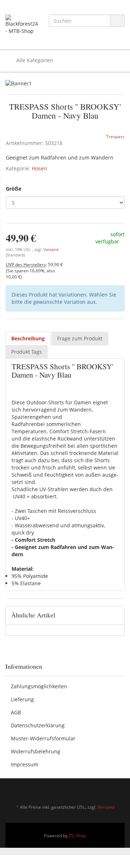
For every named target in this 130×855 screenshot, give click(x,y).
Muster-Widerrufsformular (43, 738)
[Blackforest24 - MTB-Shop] (21, 24)
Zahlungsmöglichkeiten (39, 686)
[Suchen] (117, 20)
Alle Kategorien (34, 60)
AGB (16, 712)
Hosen (39, 168)
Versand (50, 249)
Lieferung (22, 699)
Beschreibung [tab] (28, 338)
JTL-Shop (77, 836)
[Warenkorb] (98, 60)
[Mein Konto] (117, 60)
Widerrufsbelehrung (35, 751)
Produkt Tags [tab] (26, 351)
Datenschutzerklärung (38, 725)
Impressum (24, 764)
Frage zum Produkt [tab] (80, 338)
